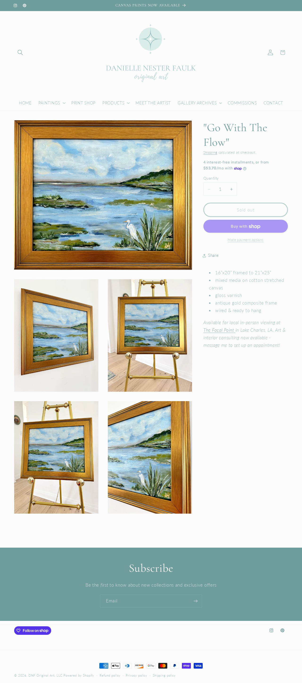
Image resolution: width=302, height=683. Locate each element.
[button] (20, 52)
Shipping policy (164, 675)
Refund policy (110, 675)
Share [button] (213, 255)
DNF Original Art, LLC (46, 675)
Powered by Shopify (78, 675)
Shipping (210, 152)
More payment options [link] (246, 240)
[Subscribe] (195, 601)
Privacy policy (136, 675)
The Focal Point (219, 330)
